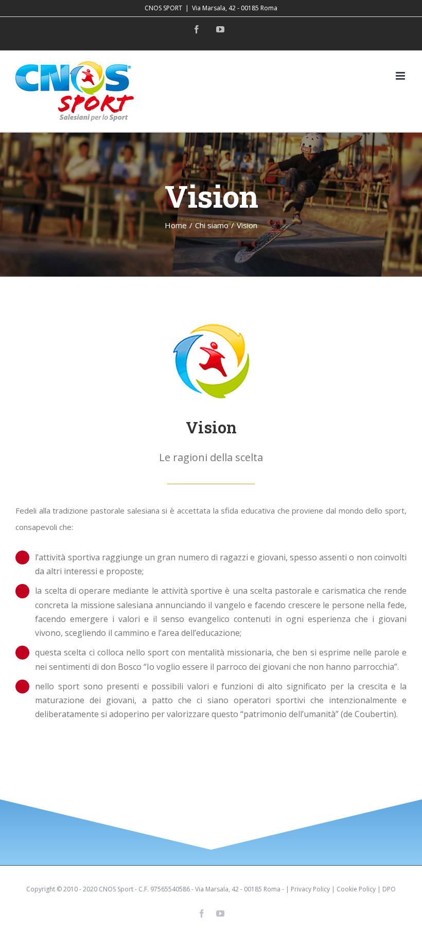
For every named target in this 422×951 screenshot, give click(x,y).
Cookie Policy (356, 889)
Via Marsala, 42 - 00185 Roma (234, 8)
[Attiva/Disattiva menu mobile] (401, 75)
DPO (389, 889)
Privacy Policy (310, 889)
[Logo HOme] (211, 327)
